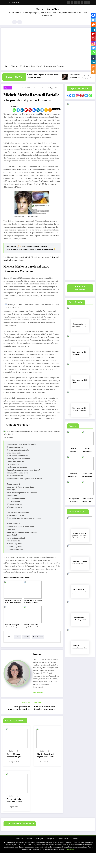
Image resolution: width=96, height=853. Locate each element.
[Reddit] (93, 24)
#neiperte (35, 246)
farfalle (24, 88)
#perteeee (43, 246)
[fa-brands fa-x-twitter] (72, 2)
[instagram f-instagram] (75, 2)
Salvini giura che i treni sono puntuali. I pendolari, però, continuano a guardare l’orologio (79, 591)
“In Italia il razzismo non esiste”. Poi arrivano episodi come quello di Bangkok (79, 563)
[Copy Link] (46, 110)
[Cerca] (14, 22)
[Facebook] (34, 110)
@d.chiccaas (12, 246)
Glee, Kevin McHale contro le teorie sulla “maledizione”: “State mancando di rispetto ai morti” (87, 475)
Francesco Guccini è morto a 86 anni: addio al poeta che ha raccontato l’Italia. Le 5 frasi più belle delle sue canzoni (64, 76)
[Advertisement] (48, 47)
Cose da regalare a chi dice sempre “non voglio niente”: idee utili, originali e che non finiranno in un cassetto (79, 325)
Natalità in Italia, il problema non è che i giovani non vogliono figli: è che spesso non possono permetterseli (79, 534)
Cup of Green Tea (47, 9)
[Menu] (7, 22)
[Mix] (93, 66)
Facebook (19, 839)
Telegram (50, 839)
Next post (37, 702)
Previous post (25, 702)
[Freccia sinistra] (84, 77)
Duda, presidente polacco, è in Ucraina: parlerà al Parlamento (19, 708)
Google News (63, 839)
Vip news (8, 88)
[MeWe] (38, 110)
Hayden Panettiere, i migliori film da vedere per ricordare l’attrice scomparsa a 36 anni (46, 755)
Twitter (29, 839)
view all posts (38, 692)
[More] (50, 110)
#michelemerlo (12, 249)
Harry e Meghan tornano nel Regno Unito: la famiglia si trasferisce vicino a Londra (14, 755)
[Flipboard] (26, 110)
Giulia (41, 88)
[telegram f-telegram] (79, 2)
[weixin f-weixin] (82, 2)
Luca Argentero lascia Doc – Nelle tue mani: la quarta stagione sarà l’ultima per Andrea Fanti (73, 500)
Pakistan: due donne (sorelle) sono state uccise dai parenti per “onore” (45, 708)
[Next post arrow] (60, 706)
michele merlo (31, 88)
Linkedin (75, 839)
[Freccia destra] (88, 77)
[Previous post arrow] (4, 706)
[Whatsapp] (14, 110)
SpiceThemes (70, 849)
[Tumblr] (93, 57)
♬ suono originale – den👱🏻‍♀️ (45, 249)
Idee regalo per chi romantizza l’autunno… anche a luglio (79, 353)
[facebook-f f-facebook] (68, 2)
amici (19, 88)
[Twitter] (42, 110)
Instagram (39, 839)
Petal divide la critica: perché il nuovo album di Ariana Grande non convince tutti (87, 500)
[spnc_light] (19, 22)
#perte (29, 246)
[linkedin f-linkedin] (85, 2)
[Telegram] (18, 110)
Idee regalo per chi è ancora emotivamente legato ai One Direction (79, 381)
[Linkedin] (22, 110)
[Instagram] (93, 43)
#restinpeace (29, 249)
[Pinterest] (30, 110)
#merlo (21, 249)
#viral (24, 246)
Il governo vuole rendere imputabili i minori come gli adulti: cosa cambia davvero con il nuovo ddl (79, 619)
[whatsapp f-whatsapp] (88, 2)
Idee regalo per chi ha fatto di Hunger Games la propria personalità (79, 409)
